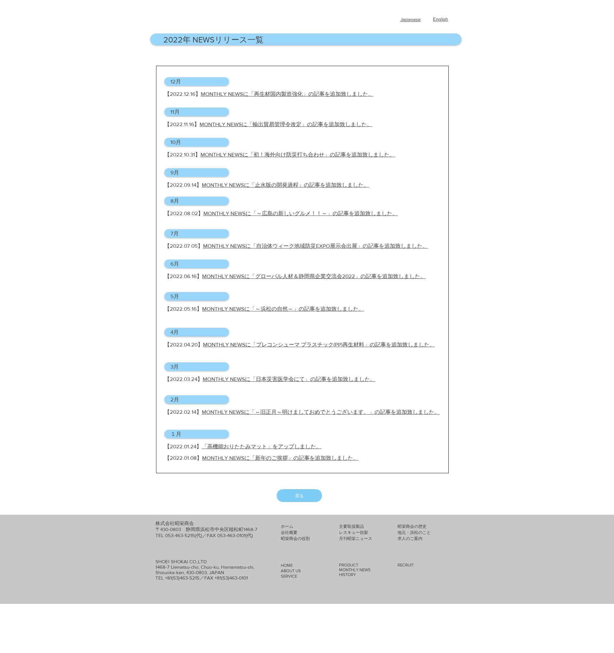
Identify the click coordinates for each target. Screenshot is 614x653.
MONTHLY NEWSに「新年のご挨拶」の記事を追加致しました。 (280, 458)
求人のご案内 (410, 538)
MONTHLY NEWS (355, 569)
